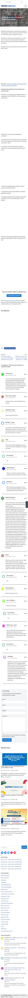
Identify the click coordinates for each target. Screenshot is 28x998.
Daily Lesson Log (5, 905)
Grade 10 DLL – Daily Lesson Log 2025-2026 (11, 861)
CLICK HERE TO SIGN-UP (14, 295)
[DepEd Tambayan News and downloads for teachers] (8, 6)
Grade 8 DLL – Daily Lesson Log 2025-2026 (11, 866)
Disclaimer (3, 996)
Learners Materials (5, 912)
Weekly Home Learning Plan (7, 894)
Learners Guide (4, 921)
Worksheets (3, 882)
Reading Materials (5, 875)
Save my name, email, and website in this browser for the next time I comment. (13, 736)
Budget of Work (4, 924)
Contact (11, 996)
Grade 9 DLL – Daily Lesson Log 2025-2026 (11, 864)
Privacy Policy (15, 995)
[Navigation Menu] (25, 6)
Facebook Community (10, 300)
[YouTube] (14, 852)
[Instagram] (11, 852)
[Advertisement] (14, 67)
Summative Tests (5, 898)
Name (4, 699)
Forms (2, 926)
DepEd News (8, 11)
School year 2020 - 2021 (10, 348)
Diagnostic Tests (5, 917)
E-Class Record (4, 901)
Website (4, 710)
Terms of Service (22, 995)
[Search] (21, 2)
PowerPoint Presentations (7, 903)
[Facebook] (2, 852)
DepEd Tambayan (7, 23)
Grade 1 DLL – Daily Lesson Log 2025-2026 (11, 859)
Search (24, 847)
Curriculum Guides (5, 919)
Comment (4, 716)
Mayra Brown (7, 967)
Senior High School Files (7, 931)
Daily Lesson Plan (5, 907)
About (7, 996)
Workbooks (3, 880)
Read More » (8, 776)
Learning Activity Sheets (6, 891)
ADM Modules (4, 889)
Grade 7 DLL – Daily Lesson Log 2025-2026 (11, 868)
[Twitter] (8, 852)
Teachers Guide (4, 910)
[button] (27, 504)
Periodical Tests (4, 914)
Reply (25, 374)
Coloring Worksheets (6, 884)
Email (4, 705)
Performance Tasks (5, 896)
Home (3, 11)
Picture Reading (4, 877)
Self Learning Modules (6, 887)
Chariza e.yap (9, 373)
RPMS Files (4, 928)
